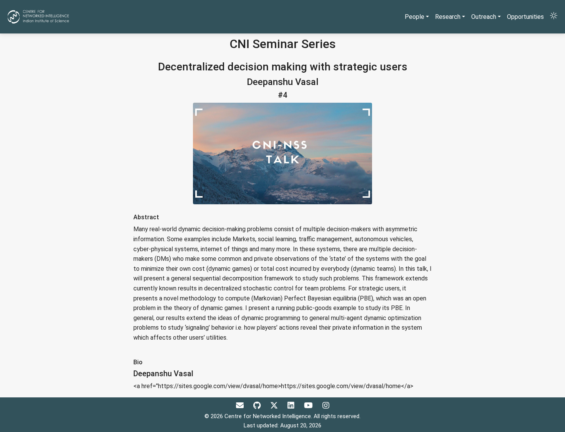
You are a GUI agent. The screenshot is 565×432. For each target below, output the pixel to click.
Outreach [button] (483, 16)
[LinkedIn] (291, 405)
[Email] (241, 405)
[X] (275, 405)
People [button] (414, 16)
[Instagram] (325, 405)
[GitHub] (258, 405)
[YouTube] (309, 405)
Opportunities (525, 16)
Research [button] (447, 16)
